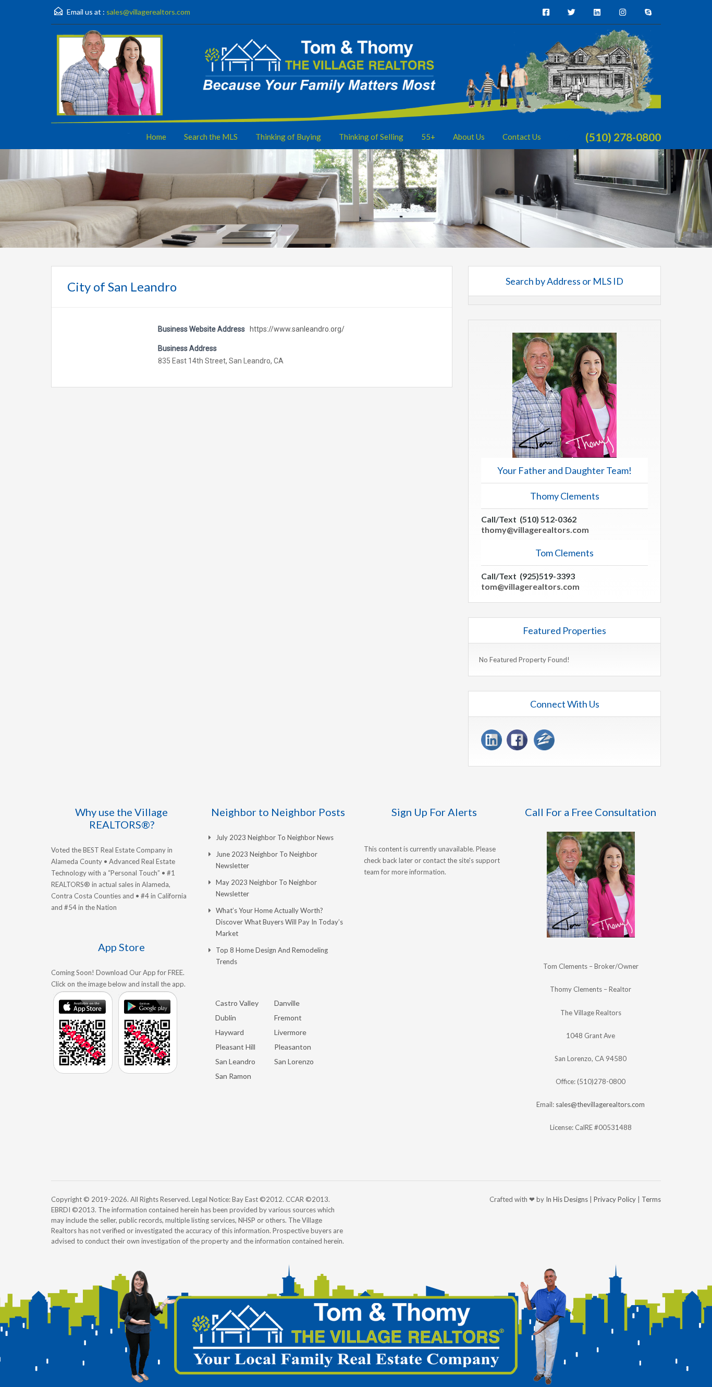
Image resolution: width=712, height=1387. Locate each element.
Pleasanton (292, 1046)
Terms (651, 1199)
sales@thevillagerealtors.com (600, 1104)
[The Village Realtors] (356, 89)
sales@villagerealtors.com (148, 11)
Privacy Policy (615, 1199)
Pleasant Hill (235, 1046)
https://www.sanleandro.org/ (297, 329)
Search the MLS (211, 136)
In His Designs (567, 1199)
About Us (469, 136)
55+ (428, 136)
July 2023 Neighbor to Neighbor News (275, 837)
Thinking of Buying (288, 136)
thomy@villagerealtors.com (535, 529)
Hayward (229, 1032)
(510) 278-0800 (623, 136)
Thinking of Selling (371, 136)
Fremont (288, 1017)
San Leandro (235, 1061)
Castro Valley (237, 1003)
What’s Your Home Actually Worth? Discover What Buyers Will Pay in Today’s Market (279, 922)
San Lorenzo (294, 1061)
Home (156, 136)
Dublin (225, 1017)
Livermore (290, 1032)
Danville (287, 1003)
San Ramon (233, 1076)
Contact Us (521, 136)
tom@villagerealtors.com (530, 586)
